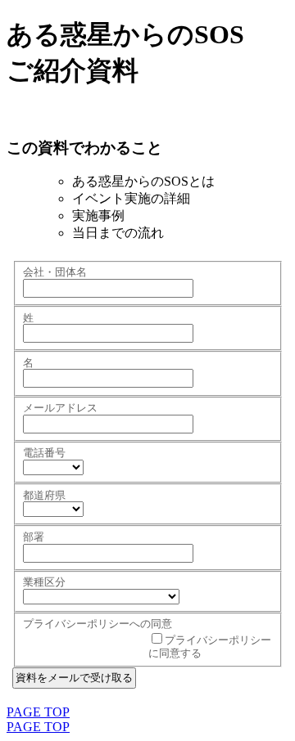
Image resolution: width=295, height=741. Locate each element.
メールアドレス (60, 408)
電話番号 (44, 453)
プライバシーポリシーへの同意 (97, 624)
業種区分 (44, 582)
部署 (33, 537)
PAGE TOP (38, 712)
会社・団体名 (55, 272)
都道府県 (44, 495)
